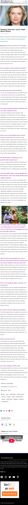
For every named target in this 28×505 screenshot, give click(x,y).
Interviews (3, 396)
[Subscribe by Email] (10, 424)
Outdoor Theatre (9, 399)
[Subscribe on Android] (6, 424)
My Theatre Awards (19, 396)
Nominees (3, 399)
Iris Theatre (9, 396)
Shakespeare (16, 399)
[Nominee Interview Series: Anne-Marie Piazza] (14, 15)
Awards (7, 394)
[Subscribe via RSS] (14, 424)
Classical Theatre (13, 394)
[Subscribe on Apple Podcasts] (2, 424)
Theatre (9, 390)
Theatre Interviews (5, 401)
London (13, 396)
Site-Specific (21, 399)
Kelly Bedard (10, 383)
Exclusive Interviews (20, 394)
